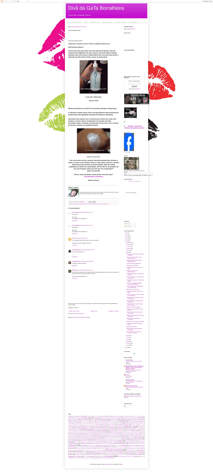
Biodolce (136, 419)
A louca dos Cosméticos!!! (132, 265)
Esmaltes (103, 430)
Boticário (121, 420)
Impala (93, 434)
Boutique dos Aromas (134, 420)
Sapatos (116, 451)
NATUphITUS (100, 442)
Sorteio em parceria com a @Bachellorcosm (132, 271)
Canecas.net (84, 422)
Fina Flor (133, 432)
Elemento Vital (136, 429)
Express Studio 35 (71, 432)
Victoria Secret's (77, 457)
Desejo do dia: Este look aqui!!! (133, 307)
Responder (74, 220)
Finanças (138, 432)
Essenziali (128, 430)
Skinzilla (115, 453)
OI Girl (129, 443)
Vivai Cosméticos (95, 457)
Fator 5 (100, 432)
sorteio (141, 453)
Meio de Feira (117, 439)
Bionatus (141, 419)
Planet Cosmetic (119, 446)
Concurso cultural (135, 424)
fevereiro (129, 343)
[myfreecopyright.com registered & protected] (134, 397)
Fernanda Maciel (76, 249)
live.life (73, 437)
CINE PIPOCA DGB (139, 422)
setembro (129, 248)
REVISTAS (77, 451)
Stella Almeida (84, 454)
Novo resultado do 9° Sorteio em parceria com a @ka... (133, 332)
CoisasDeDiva (129, 360)
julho (128, 252)
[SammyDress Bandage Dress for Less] (77, 26)
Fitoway (143, 432)
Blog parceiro (81, 420)
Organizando (135, 443)
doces (95, 429)
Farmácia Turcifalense (92, 432)
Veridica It (136, 456)
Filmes (129, 432)
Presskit (78, 448)
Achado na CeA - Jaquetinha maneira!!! (135, 321)
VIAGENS (70, 457)
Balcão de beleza (83, 419)
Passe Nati (110, 445)
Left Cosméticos (123, 436)
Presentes (71, 448)
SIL (73, 238)
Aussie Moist (129, 417)
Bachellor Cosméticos (78, 203)
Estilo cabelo (135, 430)
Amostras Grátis (86, 417)
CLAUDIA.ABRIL (71, 423)
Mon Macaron (141, 440)
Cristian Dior (118, 426)
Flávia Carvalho (73, 433)
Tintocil (123, 454)
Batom (97, 419)
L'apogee (82, 436)
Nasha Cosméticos (91, 442)
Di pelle (138, 427)
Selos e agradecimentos (140, 451)
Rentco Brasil (101, 450)
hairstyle (128, 433)
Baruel (92, 419)
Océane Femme (113, 443)
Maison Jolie (118, 437)
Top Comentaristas (131, 181)
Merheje (128, 439)
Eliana (142, 429)
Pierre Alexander (91, 446)
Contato (86, 22)
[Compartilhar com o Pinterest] (95, 202)
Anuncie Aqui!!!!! (133, 22)
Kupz (78, 436)
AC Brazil (97, 416)
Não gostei (85, 442)
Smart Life (129, 453)
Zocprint (111, 457)
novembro (129, 244)
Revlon (83, 451)
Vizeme (102, 457)
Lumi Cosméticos (98, 437)
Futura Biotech (89, 433)
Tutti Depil (96, 456)
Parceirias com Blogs (120, 22)
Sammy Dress (103, 451)
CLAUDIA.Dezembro (89, 423)
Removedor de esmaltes (92, 450)
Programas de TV (112, 448)
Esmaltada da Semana (93, 430)
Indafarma (99, 434)
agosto (128, 250)
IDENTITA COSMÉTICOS (85, 434)
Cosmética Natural (80, 426)
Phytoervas (78, 446)
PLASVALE (126, 446)
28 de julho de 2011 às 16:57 (80, 238)
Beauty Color (105, 419)
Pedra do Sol (117, 445)
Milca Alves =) (75, 270)
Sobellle (136, 453)
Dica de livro (76, 429)
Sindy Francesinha (109, 453)
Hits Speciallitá (75, 434)
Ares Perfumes (117, 417)
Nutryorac (106, 443)
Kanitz (129, 434)
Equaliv (84, 430)
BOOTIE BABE (106, 420)
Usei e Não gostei (122, 456)
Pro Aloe (100, 448)
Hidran (142, 433)
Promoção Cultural (121, 448)
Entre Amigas (75, 212)
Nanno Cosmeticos (77, 442)
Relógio (84, 450)
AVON (139, 417)
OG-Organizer (123, 443)
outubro (128, 246)
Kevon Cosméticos (139, 434)
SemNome (139, 181)
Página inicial (94, 311)
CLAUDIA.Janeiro (107, 423)
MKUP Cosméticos (114, 440)
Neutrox (126, 442)
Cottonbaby (105, 426)
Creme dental (111, 426)
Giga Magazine (96, 433)
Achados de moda (115, 416)
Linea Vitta (137, 436)
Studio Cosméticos (111, 454)
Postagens (128, 223)
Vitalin (83, 457)
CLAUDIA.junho (124, 423)
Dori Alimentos (100, 429)
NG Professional (133, 442)
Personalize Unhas (132, 445)
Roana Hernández (130, 379)
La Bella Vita (93, 436)
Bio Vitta (125, 419)
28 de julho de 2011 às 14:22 (85, 225)
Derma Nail (112, 427)
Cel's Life (116, 422)
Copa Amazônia (71, 426)
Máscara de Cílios (98, 439)
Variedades (130, 456)
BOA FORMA (98, 420)
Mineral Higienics (84, 440)
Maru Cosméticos (81, 439)
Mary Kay (89, 439)
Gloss (107, 433)
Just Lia (127, 375)
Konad (73, 436)
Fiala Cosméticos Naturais (116, 432)
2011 (126, 241)
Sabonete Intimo (95, 451)
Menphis (123, 439)
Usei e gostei (108, 456)
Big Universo (112, 419)
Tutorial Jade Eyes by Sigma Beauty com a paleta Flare (134, 287)
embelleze (70, 430)
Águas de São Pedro (125, 416)
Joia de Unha (118, 434)
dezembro (129, 242)
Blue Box (87, 420)
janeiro (128, 345)
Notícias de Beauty (74, 443)
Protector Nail (129, 448)
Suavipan (118, 454)
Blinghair (75, 420)
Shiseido (80, 453)
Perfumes (123, 445)
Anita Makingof (127, 132)
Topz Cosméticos (139, 454)
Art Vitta (123, 417)
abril (128, 339)
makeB (131, 437)
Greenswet (112, 433)
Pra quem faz (132, 446)
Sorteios (70, 454)
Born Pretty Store (114, 420)
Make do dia (125, 437)
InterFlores (104, 434)
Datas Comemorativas (97, 427)
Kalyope (124, 434)
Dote (105, 429)
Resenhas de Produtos (101, 203)
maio (128, 337)
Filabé (125, 432)
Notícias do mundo (85, 443)
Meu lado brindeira (137, 439)
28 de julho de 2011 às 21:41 (86, 270)
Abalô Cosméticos (89, 416)
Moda (120, 440)
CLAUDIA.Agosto (80, 423)
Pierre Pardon (100, 446)
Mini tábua (91, 440)
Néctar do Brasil (119, 442)
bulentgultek (109, 464)
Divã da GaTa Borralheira (96, 8)
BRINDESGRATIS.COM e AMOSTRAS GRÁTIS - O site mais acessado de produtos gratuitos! (134, 367)
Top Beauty (129, 454)
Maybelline (110, 439)
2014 (126, 235)
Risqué (88, 451)
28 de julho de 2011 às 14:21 (85, 212)
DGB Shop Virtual (95, 22)
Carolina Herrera (109, 422)
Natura (105, 442)
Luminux (106, 437)
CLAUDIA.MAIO (132, 423)
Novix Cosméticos (95, 443)
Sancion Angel (110, 451)
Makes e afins (138, 437)
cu (122, 426)
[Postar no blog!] (90, 202)
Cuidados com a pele (88, 203)
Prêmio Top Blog (140, 446)
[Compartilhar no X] (92, 202)
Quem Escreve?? (76, 22)
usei (107, 203)
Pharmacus (72, 446)
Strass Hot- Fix (102, 454)
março (128, 341)
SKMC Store (122, 453)
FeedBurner (137, 89)
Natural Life (112, 442)
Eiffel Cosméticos (128, 429)
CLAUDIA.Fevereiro (98, 423)
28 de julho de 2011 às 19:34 (87, 249)
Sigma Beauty (89, 453)
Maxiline (105, 439)
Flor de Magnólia (81, 433)
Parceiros (95, 203)
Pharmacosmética (141, 445)
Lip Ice (142, 436)
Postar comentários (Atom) (78, 313)
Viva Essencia (88, 457)
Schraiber (121, 451)
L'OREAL (87, 436)
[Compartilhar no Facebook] (93, 202)
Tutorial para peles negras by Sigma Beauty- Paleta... (134, 304)
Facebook (79, 432)
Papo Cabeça (142, 443)
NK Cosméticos (141, 442)
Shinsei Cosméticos (73, 453)
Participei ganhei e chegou (101, 445)
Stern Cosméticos (93, 454)
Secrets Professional (129, 451)
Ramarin (73, 450)
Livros (78, 437)
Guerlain (123, 433)
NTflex (102, 443)
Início (68, 22)
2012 (126, 239)
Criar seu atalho (127, 152)
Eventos (142, 430)
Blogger (121, 464)
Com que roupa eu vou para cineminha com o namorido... (135, 295)
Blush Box (92, 420)
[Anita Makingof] (129, 150)
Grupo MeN (118, 433)
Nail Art (69, 442)
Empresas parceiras (107, 22)
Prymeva (135, 448)
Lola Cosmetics (84, 437)
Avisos (135, 417)
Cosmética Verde (88, 426)
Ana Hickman (97, 417)
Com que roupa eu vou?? (109, 425)
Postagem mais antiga (113, 311)
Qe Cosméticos (141, 448)
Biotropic (70, 420)
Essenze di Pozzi (121, 430)
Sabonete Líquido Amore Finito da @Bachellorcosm (134, 261)
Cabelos (77, 422)
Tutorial (90, 456)
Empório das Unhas (78, 430)
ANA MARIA (104, 417)
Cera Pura (130, 422)
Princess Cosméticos (92, 448)
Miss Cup (106, 440)
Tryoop (85, 456)
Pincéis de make (109, 446)
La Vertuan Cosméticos (102, 436)
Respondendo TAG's (131, 450)
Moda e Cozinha (128, 440)
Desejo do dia (120, 427)
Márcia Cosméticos (72, 439)
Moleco (135, 440)
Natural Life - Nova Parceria (132, 289)
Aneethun (110, 417)
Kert (133, 434)
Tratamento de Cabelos (74, 456)
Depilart (106, 427)
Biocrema (131, 419)
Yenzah (106, 457)
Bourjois (127, 420)
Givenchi (102, 433)
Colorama (98, 425)
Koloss (69, 436)
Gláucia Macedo (76, 261)
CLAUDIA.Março (140, 423)
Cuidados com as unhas (78, 427)
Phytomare (84, 446)
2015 (126, 233)
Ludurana (91, 437)
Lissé (69, 437)
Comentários (129, 226)
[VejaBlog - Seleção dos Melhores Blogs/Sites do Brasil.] (134, 126)
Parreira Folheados (91, 445)
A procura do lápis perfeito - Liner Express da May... (133, 258)
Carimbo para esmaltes (98, 422)
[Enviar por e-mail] (89, 202)
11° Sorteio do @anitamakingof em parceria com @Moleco (134, 284)
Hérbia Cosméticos (135, 433)
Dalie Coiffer (88, 427)
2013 (126, 237)
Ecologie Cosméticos (119, 429)
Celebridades (123, 422)
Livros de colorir (129, 376)
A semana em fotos (78, 416)
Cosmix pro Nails (97, 426)
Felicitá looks (106, 432)
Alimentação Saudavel (136, 416)
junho (128, 335)
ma (110, 437)
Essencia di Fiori (112, 430)
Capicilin (90, 422)
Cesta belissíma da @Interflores (133, 263)
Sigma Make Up (99, 453)
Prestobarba (84, 448)
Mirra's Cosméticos (99, 440)
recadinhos (78, 450)
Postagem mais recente (74, 311)
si (84, 453)
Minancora (76, 440)
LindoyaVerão (130, 436)
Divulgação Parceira (85, 429)
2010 (126, 347)
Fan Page (84, 432)
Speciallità (78, 454)
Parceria (83, 445)
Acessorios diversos (104, 416)
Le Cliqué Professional (113, 436)
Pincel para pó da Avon (131, 326)
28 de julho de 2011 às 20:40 (86, 261)
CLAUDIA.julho (116, 423)
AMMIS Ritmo (77, 417)
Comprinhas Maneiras (123, 425)
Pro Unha (105, 448)
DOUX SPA (110, 429)
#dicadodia (70, 416)
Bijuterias (119, 419)
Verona (142, 456)
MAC (113, 437)
